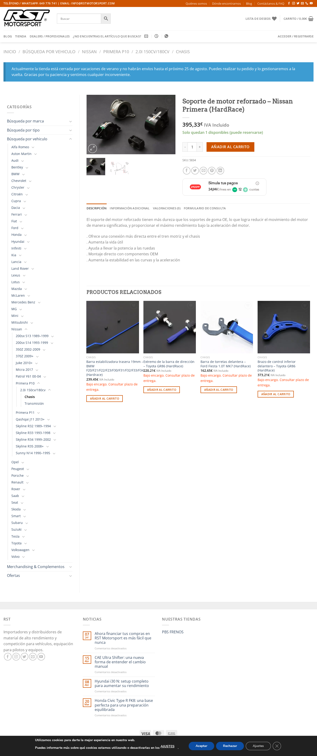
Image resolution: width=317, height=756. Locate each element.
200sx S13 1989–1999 (32, 336)
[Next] (168, 124)
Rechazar (230, 746)
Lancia (16, 262)
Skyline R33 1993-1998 (33, 433)
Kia (13, 255)
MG (14, 309)
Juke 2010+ (24, 363)
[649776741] (167, 36)
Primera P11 (25, 412)
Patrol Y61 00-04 (28, 376)
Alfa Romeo (20, 147)
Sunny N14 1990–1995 (33, 453)
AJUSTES (168, 746)
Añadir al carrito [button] (104, 398)
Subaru (17, 522)
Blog (249, 3)
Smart (16, 516)
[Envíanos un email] (302, 3)
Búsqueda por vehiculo (49, 51)
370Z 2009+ (24, 356)
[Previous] (94, 124)
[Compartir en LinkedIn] (220, 170)
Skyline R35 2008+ (30, 446)
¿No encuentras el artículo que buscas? (107, 36)
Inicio (9, 51)
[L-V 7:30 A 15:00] (157, 36)
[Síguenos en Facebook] (289, 3)
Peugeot (17, 469)
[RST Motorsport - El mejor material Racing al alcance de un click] (26, 19)
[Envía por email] (203, 170)
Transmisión (34, 403)
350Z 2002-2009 (28, 349)
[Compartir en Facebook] (187, 170)
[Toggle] (70, 121)
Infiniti (16, 248)
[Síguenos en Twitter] (298, 3)
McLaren (18, 295)
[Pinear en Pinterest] (212, 170)
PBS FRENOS (173, 631)
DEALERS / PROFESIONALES (50, 36)
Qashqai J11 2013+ (30, 419)
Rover (15, 489)
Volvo (15, 556)
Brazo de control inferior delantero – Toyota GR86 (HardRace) (277, 366)
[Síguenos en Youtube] (311, 3)
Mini (14, 315)
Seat (14, 502)
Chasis (183, 51)
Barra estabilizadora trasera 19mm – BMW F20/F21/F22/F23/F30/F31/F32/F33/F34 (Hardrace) (115, 368)
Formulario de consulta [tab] (205, 208)
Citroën (17, 194)
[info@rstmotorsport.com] (146, 36)
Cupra (16, 201)
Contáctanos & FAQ (270, 3)
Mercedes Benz (23, 302)
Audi (15, 160)
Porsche (17, 475)
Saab (15, 495)
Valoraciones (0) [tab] (167, 208)
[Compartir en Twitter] (195, 170)
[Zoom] (92, 148)
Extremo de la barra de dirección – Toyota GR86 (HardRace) (168, 364)
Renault (17, 482)
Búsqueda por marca (25, 121)
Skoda (16, 509)
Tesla (15, 536)
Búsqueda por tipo (23, 130)
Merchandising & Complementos (36, 566)
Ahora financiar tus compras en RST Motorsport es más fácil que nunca (123, 638)
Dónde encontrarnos (226, 3)
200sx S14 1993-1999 (32, 342)
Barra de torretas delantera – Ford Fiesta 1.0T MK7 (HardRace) (226, 364)
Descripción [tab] (97, 208)
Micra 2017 (24, 369)
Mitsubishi (19, 322)
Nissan (89, 51)
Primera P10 (116, 51)
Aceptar (201, 746)
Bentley (17, 167)
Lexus (15, 275)
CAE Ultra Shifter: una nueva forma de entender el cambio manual (120, 662)
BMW (15, 174)
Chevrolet (18, 180)
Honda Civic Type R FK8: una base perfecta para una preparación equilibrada (124, 705)
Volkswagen (20, 550)
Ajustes (258, 746)
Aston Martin (21, 153)
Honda (16, 234)
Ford (14, 228)
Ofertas (13, 575)
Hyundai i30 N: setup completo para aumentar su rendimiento (122, 683)
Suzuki (16, 529)
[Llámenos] (306, 3)
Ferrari (16, 214)
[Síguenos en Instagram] (293, 3)
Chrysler (17, 187)
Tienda (20, 36)
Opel (15, 462)
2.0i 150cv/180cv (152, 51)
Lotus (15, 282)
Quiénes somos (196, 3)
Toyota (16, 543)
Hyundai (17, 241)
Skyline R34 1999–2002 (33, 439)
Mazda (16, 288)
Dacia (15, 207)
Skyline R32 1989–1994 (33, 426)
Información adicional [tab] (129, 208)
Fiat (14, 221)
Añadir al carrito (230, 146)
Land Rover (20, 268)
